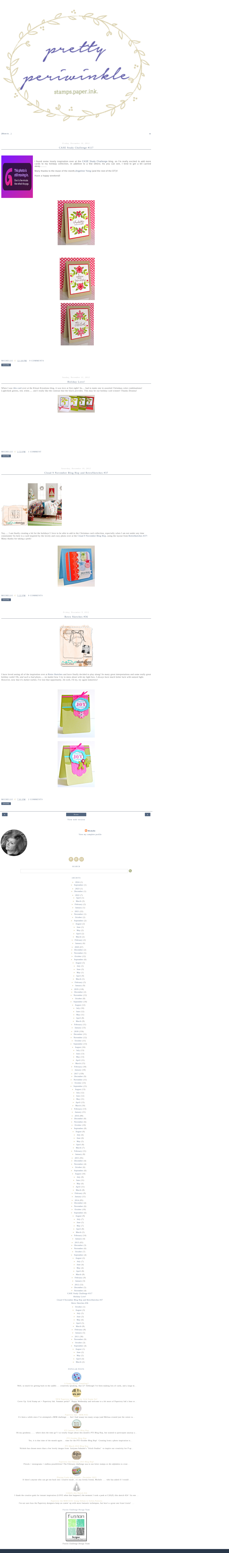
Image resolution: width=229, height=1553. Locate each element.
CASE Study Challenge (95, 161)
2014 (77, 1200)
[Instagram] (76, 859)
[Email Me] (81, 859)
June (79, 927)
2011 (77, 1336)
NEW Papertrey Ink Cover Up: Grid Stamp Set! (77, 1399)
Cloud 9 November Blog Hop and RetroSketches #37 (76, 472)
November (79, 914)
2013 (77, 1242)
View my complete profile (90, 834)
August (79, 924)
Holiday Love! (76, 381)
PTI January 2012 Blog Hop (76, 1430)
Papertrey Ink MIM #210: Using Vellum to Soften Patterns (76, 1501)
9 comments (36, 361)
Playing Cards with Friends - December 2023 (76, 1477)
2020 (77, 947)
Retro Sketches (55, 674)
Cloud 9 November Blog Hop (92, 536)
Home (76, 814)
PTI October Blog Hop (77, 1438)
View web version (76, 819)
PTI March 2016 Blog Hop (76, 1446)
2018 (76, 1031)
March (79, 901)
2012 (77, 1285)
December (79, 891)
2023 (77, 889)
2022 (77, 895)
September (79, 885)
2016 (77, 1116)
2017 (76, 1074)
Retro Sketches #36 (76, 616)
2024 (77, 882)
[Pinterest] (71, 859)
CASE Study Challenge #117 (76, 147)
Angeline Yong (83, 171)
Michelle (91, 831)
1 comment (34, 452)
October (79, 917)
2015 (77, 1158)
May (79, 930)
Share (6, 365)
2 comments (35, 799)
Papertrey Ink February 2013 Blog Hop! (76, 1462)
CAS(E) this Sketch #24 (76, 1493)
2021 (77, 911)
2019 (76, 989)
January (79, 908)
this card (17, 388)
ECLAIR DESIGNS (82, 1550)
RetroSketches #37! (138, 536)
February (79, 904)
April (79, 898)
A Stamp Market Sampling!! (76, 1383)
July (79, 966)
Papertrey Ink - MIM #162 (76, 1415)
